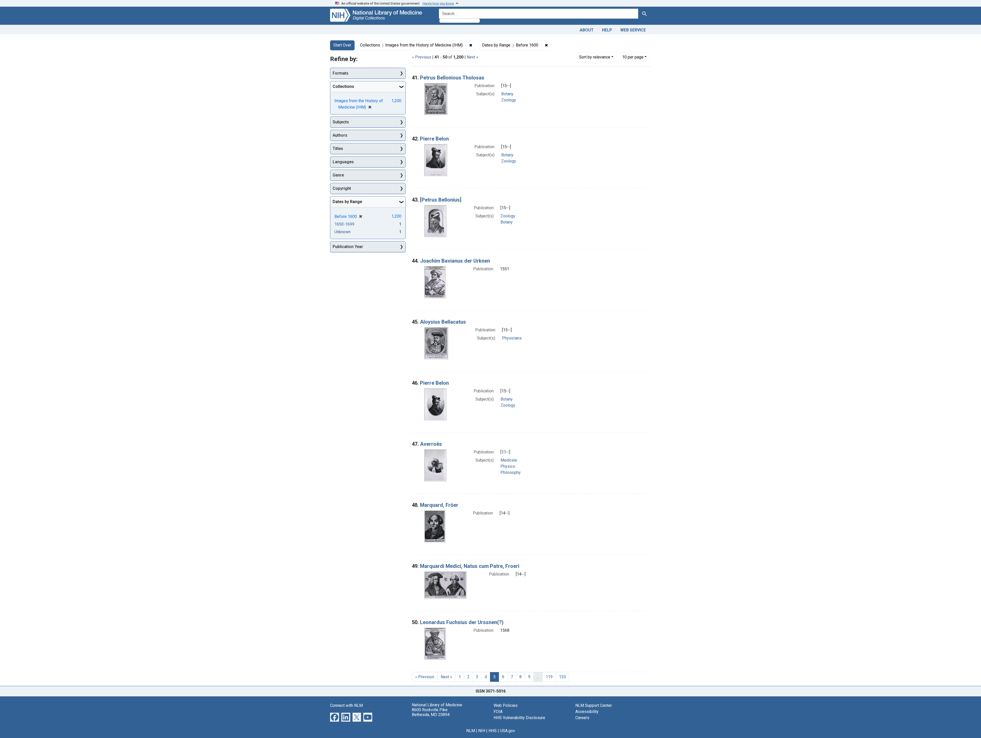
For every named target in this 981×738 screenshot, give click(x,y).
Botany (507, 93)
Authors (340, 135)
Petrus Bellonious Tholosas (452, 78)
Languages (343, 161)
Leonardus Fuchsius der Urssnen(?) (462, 622)
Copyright (342, 188)
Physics (507, 466)
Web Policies (506, 705)
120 (562, 676)
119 (549, 676)
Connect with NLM (346, 705)
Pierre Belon (434, 139)
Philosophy (510, 472)
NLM (470, 730)
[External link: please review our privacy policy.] (334, 716)
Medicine (508, 460)
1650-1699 (344, 224)
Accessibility (587, 711)
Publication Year (348, 246)
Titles (338, 148)
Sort (594, 57)
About (587, 30)
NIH (481, 730)
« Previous (421, 57)
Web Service (633, 30)
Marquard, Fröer (439, 505)
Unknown (342, 231)
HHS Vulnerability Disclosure (519, 717)
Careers (582, 717)
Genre (338, 175)
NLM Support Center (593, 705)
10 (633, 57)
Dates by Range (347, 201)
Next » (472, 57)
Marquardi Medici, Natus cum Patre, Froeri (469, 566)
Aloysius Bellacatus (443, 322)
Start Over (342, 45)
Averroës (431, 444)
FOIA (498, 711)
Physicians (512, 338)
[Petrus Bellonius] (440, 200)
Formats (340, 73)
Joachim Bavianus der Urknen (455, 261)
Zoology (508, 100)
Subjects (341, 122)
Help (607, 30)
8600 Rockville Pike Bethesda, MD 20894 (431, 712)
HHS (492, 730)
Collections (343, 86)
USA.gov (507, 730)
